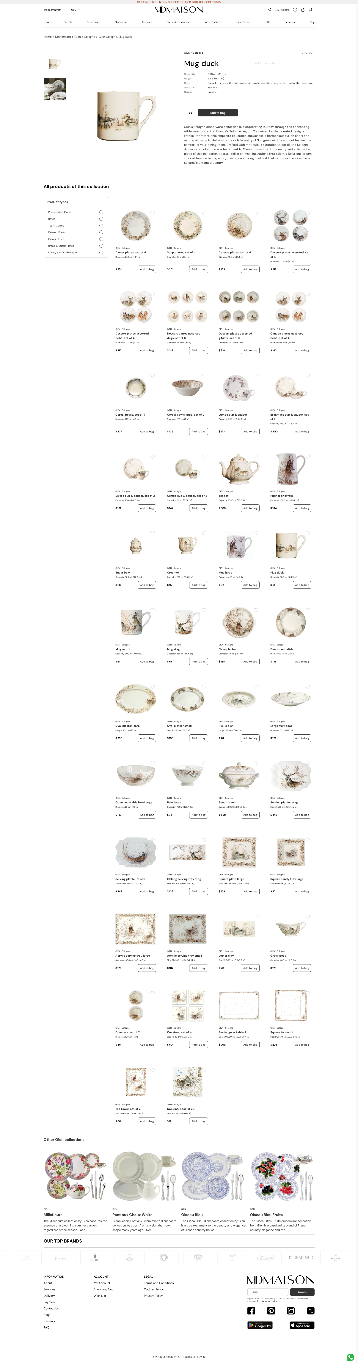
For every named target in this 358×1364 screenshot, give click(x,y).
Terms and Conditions (159, 1283)
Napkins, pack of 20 (181, 1109)
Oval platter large (127, 726)
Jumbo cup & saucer (233, 415)
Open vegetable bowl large (133, 802)
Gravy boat (278, 956)
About (48, 1283)
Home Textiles (211, 22)
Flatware (147, 22)
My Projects (282, 9)
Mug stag (173, 649)
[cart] (303, 9)
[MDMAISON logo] (280, 1280)
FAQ (46, 1327)
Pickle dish (226, 726)
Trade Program (52, 9)
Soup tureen (227, 802)
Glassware (121, 22)
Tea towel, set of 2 (128, 1109)
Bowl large (174, 802)
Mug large (225, 572)
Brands (68, 22)
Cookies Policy (154, 1289)
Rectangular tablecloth (234, 1032)
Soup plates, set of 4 (181, 252)
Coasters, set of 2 (127, 1032)
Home (48, 37)
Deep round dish (281, 649)
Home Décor (242, 22)
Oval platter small (179, 726)
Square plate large (231, 879)
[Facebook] (251, 1311)
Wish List (100, 1296)
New (46, 22)
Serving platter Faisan (130, 879)
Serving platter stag (284, 802)
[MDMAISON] (179, 9)
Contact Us (51, 1308)
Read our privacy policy (267, 1301)
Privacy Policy (153, 1296)
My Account (102, 1283)
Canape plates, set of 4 (235, 252)
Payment (50, 1302)
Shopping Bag (103, 1289)
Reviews (49, 1321)
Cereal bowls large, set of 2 (185, 415)
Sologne (89, 37)
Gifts (267, 22)
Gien (77, 37)
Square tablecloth (282, 1032)
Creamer (173, 572)
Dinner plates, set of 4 (130, 252)
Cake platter (227, 649)
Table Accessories (178, 22)
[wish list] (295, 9)
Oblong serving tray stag (184, 879)
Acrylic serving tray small (184, 956)
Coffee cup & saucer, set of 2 (187, 496)
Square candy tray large (287, 879)
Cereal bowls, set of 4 (130, 415)
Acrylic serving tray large (132, 956)
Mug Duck (277, 572)
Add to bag (217, 113)
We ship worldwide (179, 2)
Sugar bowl (123, 572)
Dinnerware (93, 22)
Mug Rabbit (123, 649)
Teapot (223, 496)
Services (290, 22)
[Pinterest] (271, 1311)
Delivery (49, 1296)
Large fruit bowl (281, 726)
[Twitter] (311, 1311)
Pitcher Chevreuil (281, 496)
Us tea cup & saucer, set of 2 (135, 496)
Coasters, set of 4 (179, 1032)
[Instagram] (291, 1311)
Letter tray (226, 956)
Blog (312, 22)
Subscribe (302, 1292)
